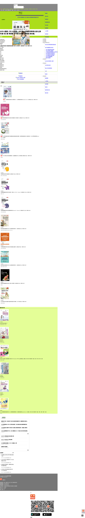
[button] (3, 479)
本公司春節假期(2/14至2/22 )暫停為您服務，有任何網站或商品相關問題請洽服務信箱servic (16, 424)
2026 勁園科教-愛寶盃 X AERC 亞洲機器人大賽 (9, 443)
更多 (28, 433)
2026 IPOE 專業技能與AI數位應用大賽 (7, 436)
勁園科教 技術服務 (4, 446)
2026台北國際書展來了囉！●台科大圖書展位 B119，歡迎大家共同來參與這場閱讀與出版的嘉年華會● (17, 430)
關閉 (31, 517)
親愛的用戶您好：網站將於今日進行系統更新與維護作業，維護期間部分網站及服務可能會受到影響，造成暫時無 (19, 421)
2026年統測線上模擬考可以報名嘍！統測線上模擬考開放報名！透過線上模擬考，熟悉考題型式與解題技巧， (19, 427)
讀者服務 (44, 76)
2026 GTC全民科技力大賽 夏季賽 (6, 439)
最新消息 (3, 417)
